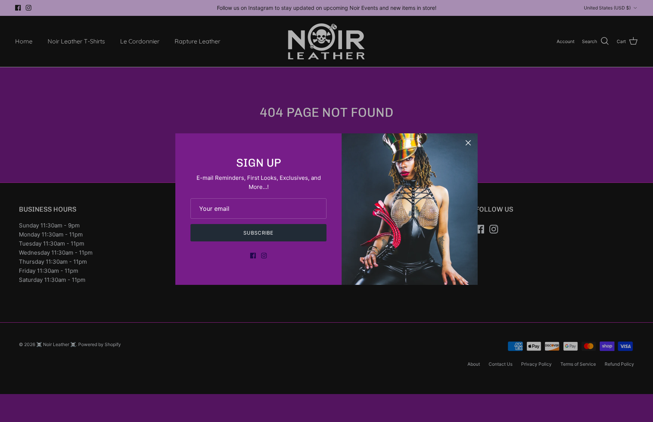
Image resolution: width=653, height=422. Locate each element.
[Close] (468, 142)
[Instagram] (264, 255)
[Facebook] (253, 255)
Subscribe (258, 233)
